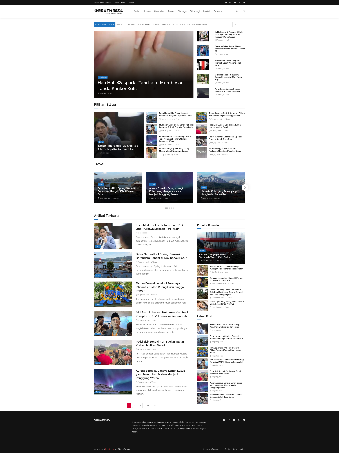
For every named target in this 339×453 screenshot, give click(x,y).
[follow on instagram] (230, 2)
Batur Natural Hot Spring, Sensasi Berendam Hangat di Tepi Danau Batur (116, 191)
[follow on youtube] (235, 2)
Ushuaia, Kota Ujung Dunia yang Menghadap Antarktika (219, 193)
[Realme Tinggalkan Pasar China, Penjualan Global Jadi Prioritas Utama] (201, 156)
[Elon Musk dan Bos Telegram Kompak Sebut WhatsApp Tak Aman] (203, 69)
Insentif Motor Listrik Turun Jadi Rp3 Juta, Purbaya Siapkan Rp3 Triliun (225, 325)
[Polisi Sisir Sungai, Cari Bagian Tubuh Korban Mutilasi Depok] (201, 132)
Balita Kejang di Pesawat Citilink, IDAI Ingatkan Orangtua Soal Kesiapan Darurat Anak (229, 34)
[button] (237, 11)
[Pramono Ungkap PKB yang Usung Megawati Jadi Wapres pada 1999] (151, 156)
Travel (171, 11)
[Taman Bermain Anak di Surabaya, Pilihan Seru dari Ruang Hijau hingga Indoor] (201, 120)
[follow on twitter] (239, 2)
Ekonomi (218, 11)
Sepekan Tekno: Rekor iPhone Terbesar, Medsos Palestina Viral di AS (230, 48)
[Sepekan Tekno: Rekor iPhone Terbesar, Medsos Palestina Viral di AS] (203, 55)
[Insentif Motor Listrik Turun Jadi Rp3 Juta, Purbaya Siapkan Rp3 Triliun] (119, 135)
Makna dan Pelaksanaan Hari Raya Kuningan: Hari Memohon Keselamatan (226, 267)
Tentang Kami (120, 2)
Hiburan (147, 11)
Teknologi (195, 11)
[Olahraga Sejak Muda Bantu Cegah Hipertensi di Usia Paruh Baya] (203, 83)
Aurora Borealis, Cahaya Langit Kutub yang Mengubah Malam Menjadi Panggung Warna (175, 138)
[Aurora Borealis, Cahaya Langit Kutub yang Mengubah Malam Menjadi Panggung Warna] (151, 144)
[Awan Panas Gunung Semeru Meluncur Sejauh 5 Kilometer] (203, 98)
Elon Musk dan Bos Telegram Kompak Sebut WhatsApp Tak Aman (228, 62)
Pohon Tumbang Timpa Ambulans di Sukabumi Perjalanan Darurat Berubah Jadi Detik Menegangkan (226, 292)
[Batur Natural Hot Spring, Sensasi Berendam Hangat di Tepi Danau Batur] (151, 120)
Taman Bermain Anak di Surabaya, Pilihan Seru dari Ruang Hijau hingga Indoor (160, 287)
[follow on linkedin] (244, 2)
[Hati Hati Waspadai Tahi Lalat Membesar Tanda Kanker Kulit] (144, 64)
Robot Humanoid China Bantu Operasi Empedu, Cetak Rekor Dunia (226, 396)
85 (148, 405)
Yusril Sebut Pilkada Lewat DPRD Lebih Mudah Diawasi (142, 25)
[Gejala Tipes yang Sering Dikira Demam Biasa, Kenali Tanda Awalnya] (202, 309)
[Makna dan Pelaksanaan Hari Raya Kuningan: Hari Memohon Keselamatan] (202, 274)
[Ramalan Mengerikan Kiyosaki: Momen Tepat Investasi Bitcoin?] (202, 285)
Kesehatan (159, 11)
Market (206, 11)
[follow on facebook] (226, 2)
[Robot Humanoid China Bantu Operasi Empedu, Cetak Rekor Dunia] (201, 144)
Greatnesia (109, 449)
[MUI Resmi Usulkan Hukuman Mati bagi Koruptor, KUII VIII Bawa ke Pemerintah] (151, 132)
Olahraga (182, 11)
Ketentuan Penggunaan (102, 2)
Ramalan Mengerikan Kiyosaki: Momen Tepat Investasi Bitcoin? (226, 279)
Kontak (131, 2)
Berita (136, 11)
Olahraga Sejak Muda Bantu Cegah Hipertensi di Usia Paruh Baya (228, 77)
